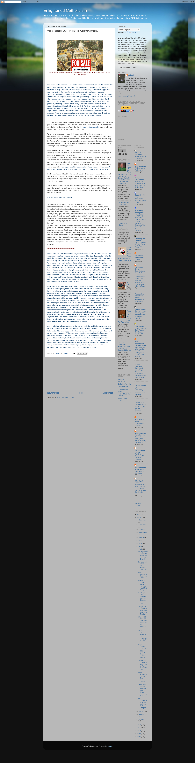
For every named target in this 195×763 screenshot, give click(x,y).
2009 (139, 733)
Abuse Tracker (140, 309)
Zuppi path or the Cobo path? (140, 157)
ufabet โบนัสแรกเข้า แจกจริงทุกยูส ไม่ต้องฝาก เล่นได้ (140, 245)
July (140, 540)
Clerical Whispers (138, 154)
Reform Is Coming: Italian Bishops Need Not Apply (142, 585)
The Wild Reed (140, 166)
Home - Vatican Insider (138, 503)
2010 (139, 731)
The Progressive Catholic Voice (140, 343)
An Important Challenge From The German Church (142, 555)
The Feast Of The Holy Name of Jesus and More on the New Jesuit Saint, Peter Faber (140, 489)
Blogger (110, 746)
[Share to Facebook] (84, 353)
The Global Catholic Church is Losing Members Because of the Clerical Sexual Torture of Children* (140, 224)
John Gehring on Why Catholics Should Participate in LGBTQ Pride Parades (140, 351)
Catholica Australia (124, 384)
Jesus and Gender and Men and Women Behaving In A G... (142, 690)
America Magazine (121, 380)
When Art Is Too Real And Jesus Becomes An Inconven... (142, 622)
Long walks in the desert (139, 472)
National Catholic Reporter (124, 395)
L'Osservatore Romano (123, 390)
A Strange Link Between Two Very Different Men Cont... (142, 598)
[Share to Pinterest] (86, 353)
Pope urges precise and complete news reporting (140, 391)
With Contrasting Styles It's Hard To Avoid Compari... (142, 703)
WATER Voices (140, 433)
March (141, 711)
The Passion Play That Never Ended (140, 200)
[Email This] (78, 353)
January (142, 719)
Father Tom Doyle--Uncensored (122, 225)
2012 (139, 725)
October (142, 529)
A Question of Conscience (139, 300)
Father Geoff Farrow (140, 451)
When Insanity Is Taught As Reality (142, 575)
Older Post (107, 393)
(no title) (128, 284)
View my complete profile (127, 96)
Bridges (137, 259)
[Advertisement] (80, 374)
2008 (139, 737)
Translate (134, 32)
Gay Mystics (140, 326)
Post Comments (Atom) (65, 397)
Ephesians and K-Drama (140, 424)
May (140, 546)
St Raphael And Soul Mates (124, 203)
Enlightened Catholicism (65, 10)
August (141, 537)
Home (81, 393)
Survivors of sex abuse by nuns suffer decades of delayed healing (140, 314)
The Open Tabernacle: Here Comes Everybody (139, 213)
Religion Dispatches (139, 179)
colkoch (131, 75)
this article (61, 106)
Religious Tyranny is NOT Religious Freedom (140, 457)
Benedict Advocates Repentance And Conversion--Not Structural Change (124, 346)
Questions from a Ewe (139, 256)
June (141, 543)
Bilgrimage (139, 267)
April (140, 549)
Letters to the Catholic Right (140, 403)
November (142, 525)
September (143, 532)
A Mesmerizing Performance (140, 169)
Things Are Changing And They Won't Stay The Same (143, 610)
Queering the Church (140, 239)
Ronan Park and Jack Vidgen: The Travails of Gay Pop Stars (140, 331)
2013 (139, 517)
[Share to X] (82, 353)
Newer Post (53, 393)
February (142, 714)
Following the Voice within (140, 468)
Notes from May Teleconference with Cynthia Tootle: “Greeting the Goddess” (140, 438)
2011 (139, 728)
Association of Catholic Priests (139, 295)
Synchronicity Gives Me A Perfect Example (142, 565)
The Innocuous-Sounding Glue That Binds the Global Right (140, 184)
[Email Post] (73, 353)
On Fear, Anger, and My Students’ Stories (140, 409)
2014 (139, 514)
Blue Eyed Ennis (139, 482)
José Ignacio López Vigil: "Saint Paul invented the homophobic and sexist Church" (140, 372)
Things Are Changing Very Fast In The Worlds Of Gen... (142, 665)
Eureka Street (123, 387)
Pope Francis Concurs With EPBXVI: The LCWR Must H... (142, 651)
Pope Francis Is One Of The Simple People (142, 677)
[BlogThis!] (80, 353)
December (142, 520)
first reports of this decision (89, 127)
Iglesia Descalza (138, 365)
